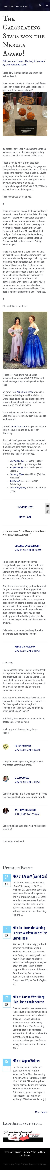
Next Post (25, 517)
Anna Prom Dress (25, 392)
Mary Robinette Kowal (17, 6)
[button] (40, 5)
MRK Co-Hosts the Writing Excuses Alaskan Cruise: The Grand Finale (30, 933)
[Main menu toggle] (47, 5)
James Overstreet (18, 426)
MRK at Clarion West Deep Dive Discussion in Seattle (29, 999)
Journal (20, 61)
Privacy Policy (29, 1152)
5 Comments (9, 61)
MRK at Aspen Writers (26, 1061)
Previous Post (25, 507)
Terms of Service (13, 1152)
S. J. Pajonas (22, 777)
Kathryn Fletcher (25, 809)
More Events (41, 1112)
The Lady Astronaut (34, 61)
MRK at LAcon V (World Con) (30, 877)
